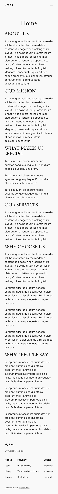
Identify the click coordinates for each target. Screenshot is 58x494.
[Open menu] (51, 4)
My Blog (9, 4)
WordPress (24, 487)
